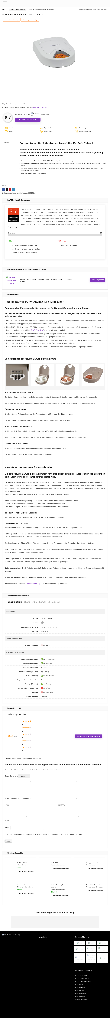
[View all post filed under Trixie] (102, 958)
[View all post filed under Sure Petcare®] (91, 949)
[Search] (104, 3)
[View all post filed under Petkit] (91, 943)
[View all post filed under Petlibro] (102, 943)
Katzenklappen (80, 987)
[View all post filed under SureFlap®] (79, 958)
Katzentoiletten (80, 996)
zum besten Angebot (27, 120)
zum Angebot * (98, 280)
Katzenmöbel (79, 990)
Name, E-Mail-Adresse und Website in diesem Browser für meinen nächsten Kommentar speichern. (45, 834)
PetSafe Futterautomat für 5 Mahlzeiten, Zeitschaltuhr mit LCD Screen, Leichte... (46, 281)
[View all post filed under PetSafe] (79, 949)
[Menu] (5, 3)
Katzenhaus (79, 984)
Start (3, 9)
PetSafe (4, 185)
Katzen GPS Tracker (82, 975)
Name (7, 820)
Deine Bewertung (11, 776)
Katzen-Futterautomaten (17, 9)
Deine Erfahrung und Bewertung (17, 798)
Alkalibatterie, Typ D (34, 584)
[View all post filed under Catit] (79, 943)
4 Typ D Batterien (36, 330)
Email (7, 828)
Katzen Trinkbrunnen (82, 978)
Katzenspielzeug (80, 993)
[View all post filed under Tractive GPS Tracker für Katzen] (91, 958)
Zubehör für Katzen (81, 999)
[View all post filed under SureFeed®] (102, 949)
